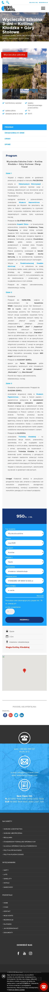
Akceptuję (3, 976)
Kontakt (7, 911)
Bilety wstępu (10, 586)
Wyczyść (40, 596)
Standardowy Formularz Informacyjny (20, 842)
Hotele (6, 883)
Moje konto (8, 916)
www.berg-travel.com (27, 775)
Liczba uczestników (13, 607)
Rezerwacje (43, 2)
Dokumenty (8, 933)
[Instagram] (30, 953)
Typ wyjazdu (10, 529)
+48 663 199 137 (27, 749)
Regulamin (8, 837)
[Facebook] (18, 953)
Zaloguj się (33, 2)
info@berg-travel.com (28, 772)
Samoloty (8, 879)
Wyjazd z (9, 557)
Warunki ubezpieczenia (13, 833)
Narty (6, 870)
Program (9, 127)
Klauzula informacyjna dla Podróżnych (20, 846)
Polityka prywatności (13, 850)
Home (6, 903)
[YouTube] (24, 953)
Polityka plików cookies (14, 855)
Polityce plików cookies (16, 990)
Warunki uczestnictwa (13, 829)
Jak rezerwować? (11, 928)
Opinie (7, 145)
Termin (8, 538)
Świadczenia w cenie (14, 133)
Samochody (8, 887)
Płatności (7, 924)
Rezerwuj (24, 620)
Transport (9, 548)
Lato (5, 874)
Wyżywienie (10, 567)
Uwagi (8, 139)
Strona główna (11, 8)
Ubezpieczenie (11, 576)
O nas (6, 907)
